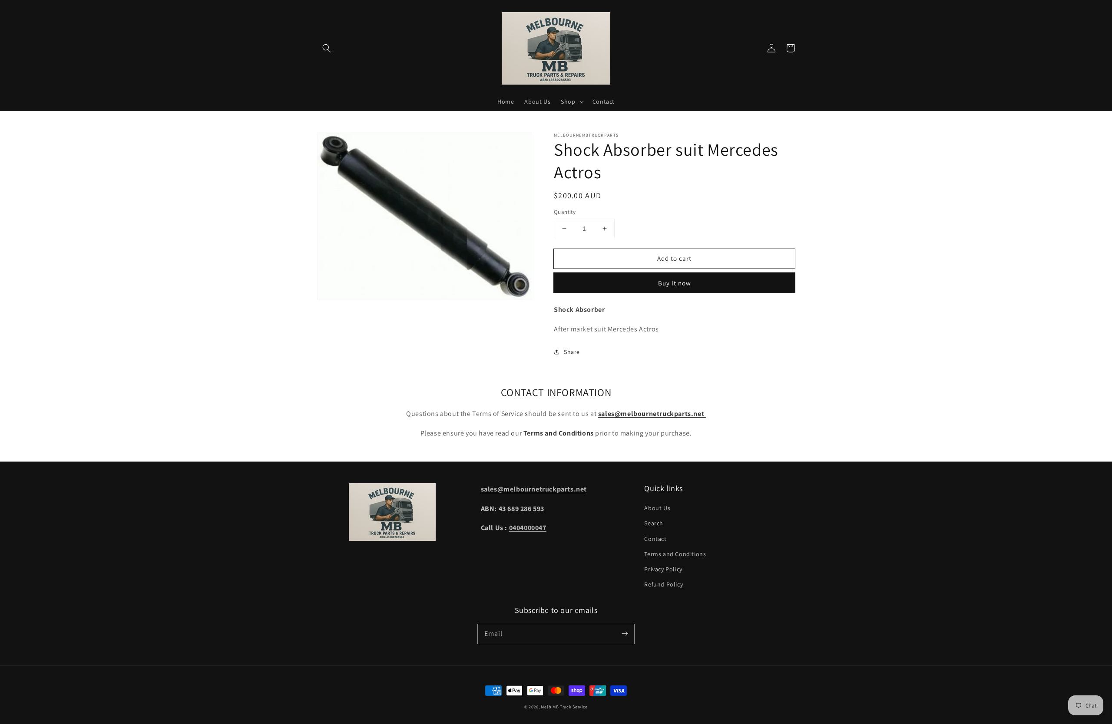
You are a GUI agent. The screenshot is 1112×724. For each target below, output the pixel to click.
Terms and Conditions (675, 554)
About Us (657, 508)
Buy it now (674, 283)
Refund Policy (663, 584)
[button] (326, 48)
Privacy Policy (663, 569)
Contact (655, 539)
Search (653, 523)
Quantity (565, 212)
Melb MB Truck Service (564, 707)
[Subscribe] (624, 633)
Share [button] (572, 352)
